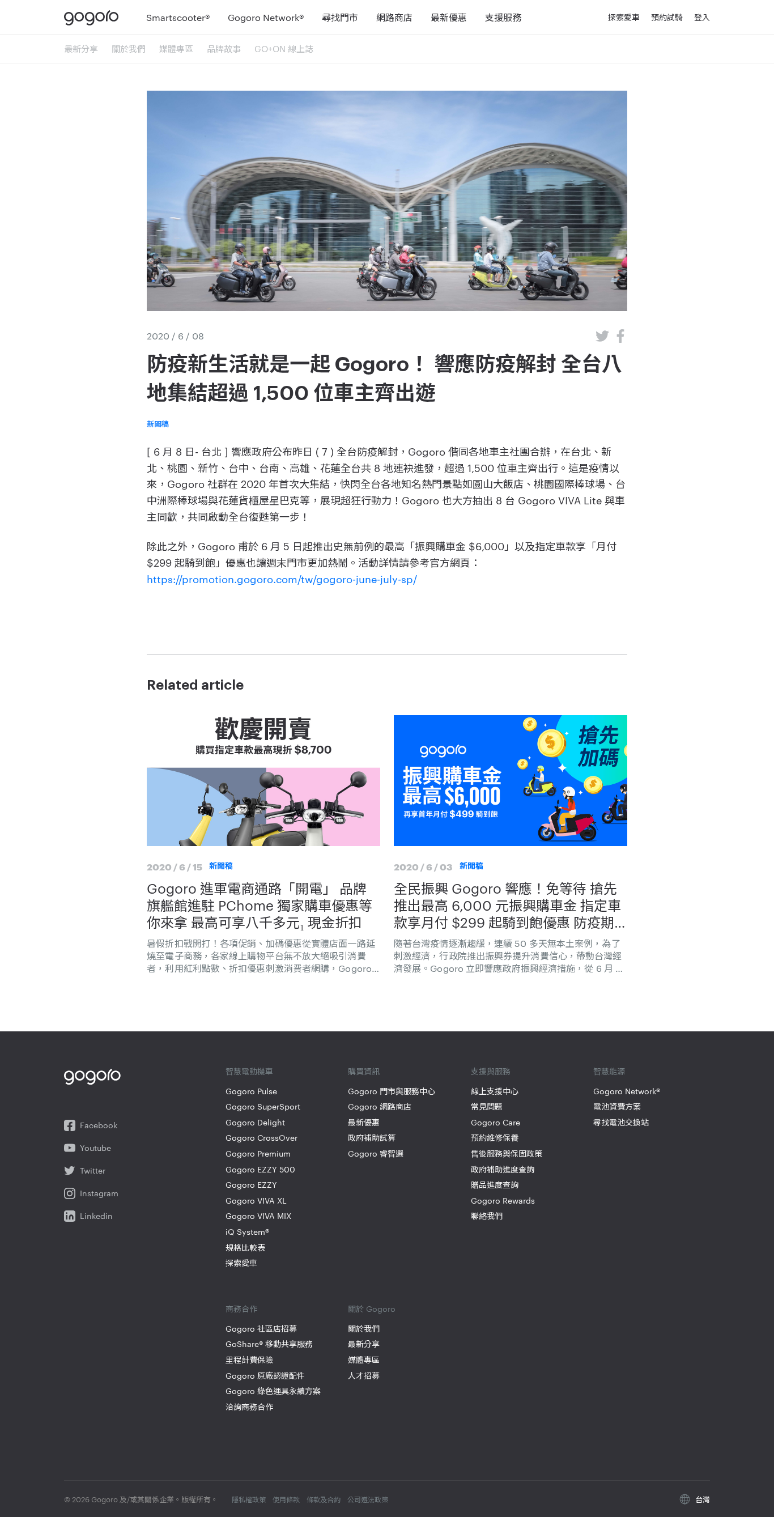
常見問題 (487, 1106)
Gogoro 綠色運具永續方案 (273, 1391)
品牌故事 (224, 49)
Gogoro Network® (626, 1091)
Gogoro (94, 17)
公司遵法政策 (367, 1499)
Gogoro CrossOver (261, 1137)
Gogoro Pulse (251, 1091)
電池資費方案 (617, 1106)
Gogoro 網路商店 (379, 1106)
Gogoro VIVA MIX (258, 1215)
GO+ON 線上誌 (283, 49)
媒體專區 (176, 49)
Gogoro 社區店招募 (261, 1328)
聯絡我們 (487, 1215)
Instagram (99, 1193)
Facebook (98, 1125)
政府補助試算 (371, 1137)
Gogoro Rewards (503, 1200)
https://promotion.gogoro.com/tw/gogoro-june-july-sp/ (282, 578)
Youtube (95, 1147)
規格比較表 (245, 1247)
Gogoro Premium (258, 1153)
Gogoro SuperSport (263, 1106)
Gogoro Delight (255, 1122)
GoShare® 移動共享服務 (269, 1343)
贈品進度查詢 (494, 1184)
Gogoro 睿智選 (375, 1153)
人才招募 (364, 1375)
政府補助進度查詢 (502, 1169)
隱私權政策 (249, 1499)
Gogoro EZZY (251, 1184)
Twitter (92, 1170)
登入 (702, 17)
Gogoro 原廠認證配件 (265, 1375)
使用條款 (286, 1499)
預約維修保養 (494, 1137)
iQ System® (247, 1231)
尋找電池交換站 (621, 1122)
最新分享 (81, 49)
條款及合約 (324, 1499)
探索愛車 (241, 1262)
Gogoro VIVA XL (256, 1200)
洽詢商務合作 (249, 1406)
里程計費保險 (249, 1359)
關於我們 (129, 49)
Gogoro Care (495, 1122)
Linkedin (96, 1215)
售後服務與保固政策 (506, 1153)
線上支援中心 (494, 1091)
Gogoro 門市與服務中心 (391, 1091)
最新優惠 (364, 1122)
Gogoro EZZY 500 (260, 1169)
